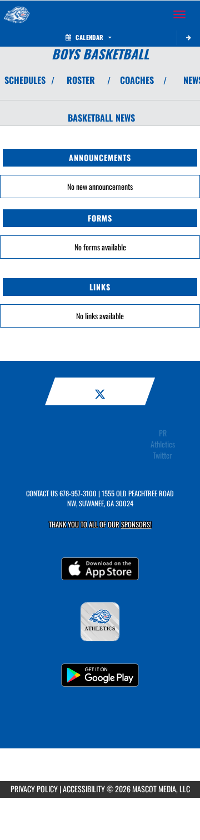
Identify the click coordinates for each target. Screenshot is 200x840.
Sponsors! (136, 524)
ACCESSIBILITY (84, 788)
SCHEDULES (25, 79)
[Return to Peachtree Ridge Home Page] (16, 14)
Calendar (89, 37)
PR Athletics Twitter (163, 444)
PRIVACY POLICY (34, 788)
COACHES (137, 79)
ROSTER (81, 79)
